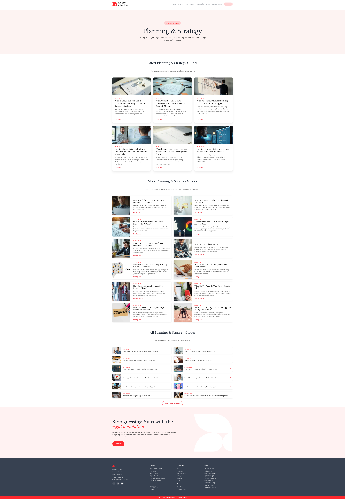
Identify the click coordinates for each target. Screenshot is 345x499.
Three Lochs (180, 478)
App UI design (154, 475)
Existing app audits (155, 480)
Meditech (180, 471)
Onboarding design (209, 482)
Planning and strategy (210, 478)
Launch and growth (210, 487)
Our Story (180, 487)
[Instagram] (118, 483)
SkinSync (179, 475)
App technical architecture (157, 478)
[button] (181, 4)
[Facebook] (122, 483)
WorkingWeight (181, 473)
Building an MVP (209, 471)
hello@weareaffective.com (120, 479)
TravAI (179, 468)
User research (208, 480)
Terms (152, 489)
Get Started (118, 444)
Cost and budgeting (210, 473)
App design (153, 471)
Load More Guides (172, 403)
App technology (209, 475)
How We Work (181, 489)
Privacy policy (154, 487)
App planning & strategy (157, 468)
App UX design (154, 473)
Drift (178, 480)
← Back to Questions (172, 23)
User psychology (209, 485)
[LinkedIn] (113, 483)
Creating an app (209, 468)
